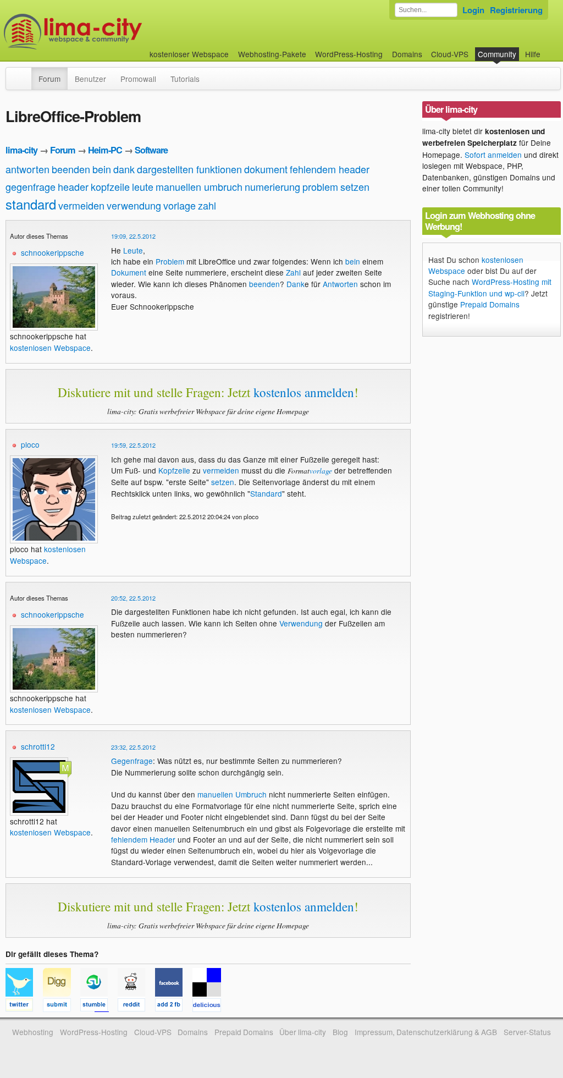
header (73, 186)
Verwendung (301, 623)
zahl (207, 205)
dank (124, 169)
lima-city (21, 150)
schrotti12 (38, 746)
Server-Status (527, 1031)
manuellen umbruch (199, 186)
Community (497, 53)
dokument (266, 169)
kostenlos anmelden (303, 392)
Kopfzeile (174, 470)
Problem (170, 261)
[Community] (24, 73)
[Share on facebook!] (173, 1006)
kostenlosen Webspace (50, 347)
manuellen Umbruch (232, 794)
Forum (49, 78)
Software (151, 150)
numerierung (272, 186)
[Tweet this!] (24, 1006)
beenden (71, 169)
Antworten (340, 283)
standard (30, 203)
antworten (27, 169)
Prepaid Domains (490, 304)
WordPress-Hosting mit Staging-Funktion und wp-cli (489, 287)
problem (320, 186)
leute (142, 186)
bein (101, 169)
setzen (354, 186)
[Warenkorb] (549, 48)
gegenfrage (30, 186)
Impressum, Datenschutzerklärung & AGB (426, 1031)
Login (473, 9)
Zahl (293, 272)
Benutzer (90, 78)
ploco (30, 444)
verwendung (134, 205)
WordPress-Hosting (349, 53)
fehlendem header (329, 169)
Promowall (138, 78)
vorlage (179, 205)
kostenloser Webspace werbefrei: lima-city (114, 32)
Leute (133, 250)
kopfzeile (110, 186)
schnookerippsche (52, 252)
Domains (407, 53)
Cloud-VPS (449, 53)
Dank (295, 283)
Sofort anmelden (493, 154)
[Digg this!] (61, 1006)
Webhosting (32, 1031)
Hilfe (532, 53)
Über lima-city (302, 1031)
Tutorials (185, 78)
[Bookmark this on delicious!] (210, 1006)
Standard (266, 493)
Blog (340, 1031)
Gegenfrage (132, 760)
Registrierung (516, 9)
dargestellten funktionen (189, 169)
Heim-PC (105, 150)
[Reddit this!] (136, 1006)
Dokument (128, 272)
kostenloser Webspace (189, 53)
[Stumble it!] (99, 1006)
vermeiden (81, 205)
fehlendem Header (143, 839)
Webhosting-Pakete (272, 53)
